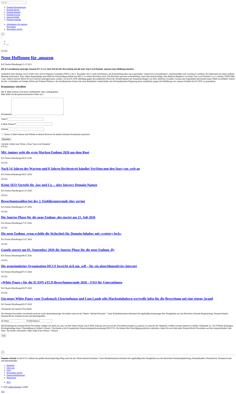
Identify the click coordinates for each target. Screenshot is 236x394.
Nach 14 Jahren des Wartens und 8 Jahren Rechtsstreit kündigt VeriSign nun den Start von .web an (70, 168)
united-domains (14, 387)
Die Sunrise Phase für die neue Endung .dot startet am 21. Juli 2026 (48, 217)
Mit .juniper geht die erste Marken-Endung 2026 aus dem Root (45, 152)
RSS (9, 382)
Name (4, 119)
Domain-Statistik (14, 19)
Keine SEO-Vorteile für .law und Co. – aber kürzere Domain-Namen (49, 185)
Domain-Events (13, 15)
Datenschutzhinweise (16, 375)
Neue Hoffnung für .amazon (27, 57)
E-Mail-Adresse (8, 124)
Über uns (10, 368)
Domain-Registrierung (16, 7)
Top (3, 391)
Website (4, 129)
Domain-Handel (13, 12)
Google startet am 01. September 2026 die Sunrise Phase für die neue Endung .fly (58, 250)
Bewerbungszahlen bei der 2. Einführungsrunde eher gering (43, 201)
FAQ (9, 370)
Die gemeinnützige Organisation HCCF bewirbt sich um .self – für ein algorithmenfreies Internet (69, 266)
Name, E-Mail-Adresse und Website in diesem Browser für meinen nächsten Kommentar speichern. (47, 134)
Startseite (10, 365)
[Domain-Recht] (1, 37)
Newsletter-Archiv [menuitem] (15, 29)
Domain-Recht (13, 10)
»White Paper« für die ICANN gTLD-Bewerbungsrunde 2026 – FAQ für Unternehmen (61, 282)
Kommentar (6, 114)
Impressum (11, 378)
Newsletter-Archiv (15, 373)
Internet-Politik (13, 17)
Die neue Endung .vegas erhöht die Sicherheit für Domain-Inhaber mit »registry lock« (61, 233)
